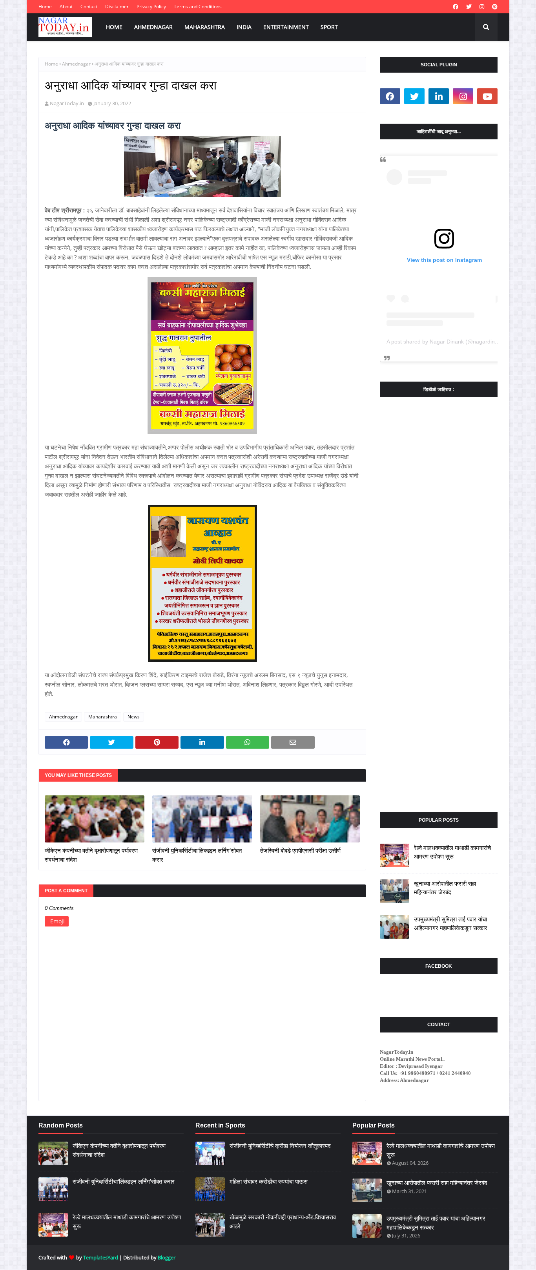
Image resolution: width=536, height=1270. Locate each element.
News (134, 716)
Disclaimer (117, 6)
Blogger (166, 1257)
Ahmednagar (76, 63)
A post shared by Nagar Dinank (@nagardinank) (446, 341)
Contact (88, 6)
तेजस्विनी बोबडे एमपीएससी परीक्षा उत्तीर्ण (300, 850)
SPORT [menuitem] (329, 27)
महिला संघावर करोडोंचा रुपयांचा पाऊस (269, 1181)
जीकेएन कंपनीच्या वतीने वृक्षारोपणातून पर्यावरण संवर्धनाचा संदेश (91, 855)
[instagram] (482, 6)
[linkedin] (438, 96)
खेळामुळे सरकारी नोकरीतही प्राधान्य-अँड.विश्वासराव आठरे (283, 1222)
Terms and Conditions (198, 6)
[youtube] (487, 96)
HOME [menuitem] (114, 27)
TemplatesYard (100, 1257)
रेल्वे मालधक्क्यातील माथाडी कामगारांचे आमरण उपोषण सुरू (452, 852)
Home (45, 6)
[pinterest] (494, 6)
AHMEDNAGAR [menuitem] (153, 27)
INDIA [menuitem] (244, 27)
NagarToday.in (67, 103)
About (66, 6)
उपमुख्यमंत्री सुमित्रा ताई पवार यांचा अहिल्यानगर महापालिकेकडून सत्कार (450, 924)
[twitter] (469, 6)
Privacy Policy (151, 6)
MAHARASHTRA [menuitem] (204, 27)
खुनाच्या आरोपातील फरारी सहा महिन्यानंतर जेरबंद (445, 888)
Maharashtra (102, 716)
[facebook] (455, 6)
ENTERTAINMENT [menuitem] (286, 27)
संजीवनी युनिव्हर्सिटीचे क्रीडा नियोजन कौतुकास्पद (280, 1145)
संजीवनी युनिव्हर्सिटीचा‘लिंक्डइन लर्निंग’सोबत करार (197, 855)
